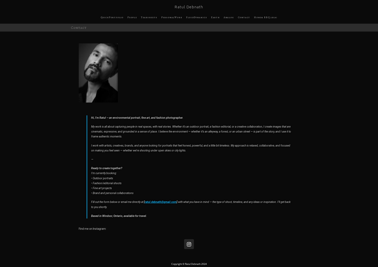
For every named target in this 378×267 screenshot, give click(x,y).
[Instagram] (189, 244)
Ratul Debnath (189, 7)
